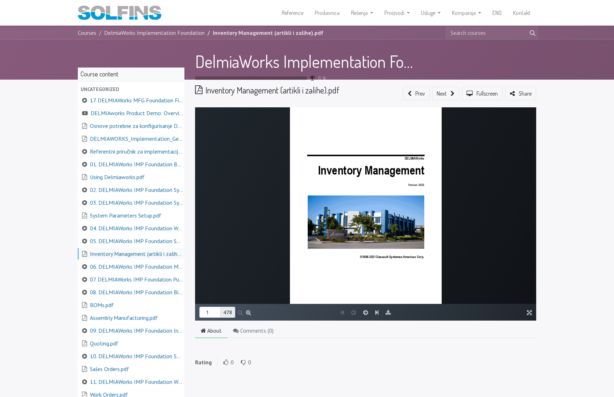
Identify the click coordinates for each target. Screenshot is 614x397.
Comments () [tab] (256, 330)
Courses (87, 32)
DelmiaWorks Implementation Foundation (327, 61)
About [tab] (214, 330)
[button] (131, 89)
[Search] (531, 32)
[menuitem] (292, 13)
